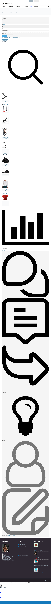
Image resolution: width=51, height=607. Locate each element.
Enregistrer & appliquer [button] (3, 600)
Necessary (2, 592)
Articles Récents (4, 18)
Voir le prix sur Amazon (5, 100)
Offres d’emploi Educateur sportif (23, 557)
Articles (4, 6)
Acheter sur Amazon (6, 164)
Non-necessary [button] (2, 596)
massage (3, 39)
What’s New (3, 19)
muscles (5, 39)
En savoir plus (1, 583)
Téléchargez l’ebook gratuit (22, 544)
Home (3, 12)
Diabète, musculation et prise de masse (11, 535)
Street (3, 38)
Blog (22, 6)
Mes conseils (3, 20)
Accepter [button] (47, 582)
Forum (31, 6)
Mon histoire (26, 6)
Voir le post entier (4, 40)
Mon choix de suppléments (22, 553)
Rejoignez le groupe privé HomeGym (23, 555)
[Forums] (2, 24)
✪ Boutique (17, 6)
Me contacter (36, 6)
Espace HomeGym (10, 6)
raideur (7, 39)
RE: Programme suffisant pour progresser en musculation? (41, 572)
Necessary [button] (1, 591)
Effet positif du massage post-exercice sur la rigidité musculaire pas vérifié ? (11, 37)
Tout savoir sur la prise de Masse (23, 546)
